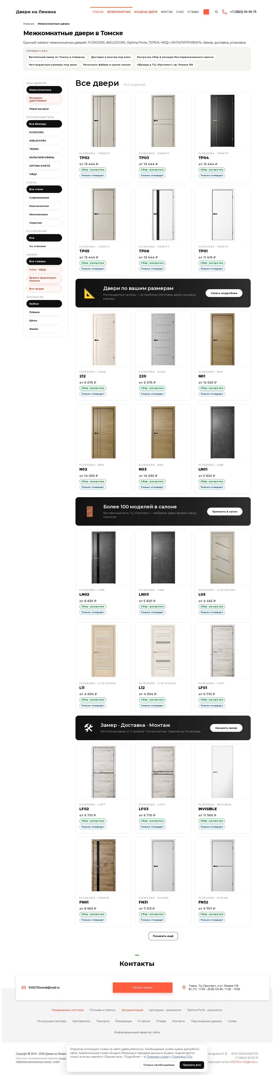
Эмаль (33, 328)
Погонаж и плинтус (103, 1010)
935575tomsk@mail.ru (244, 1062)
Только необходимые (159, 1065)
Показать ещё (163, 936)
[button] (142, 987)
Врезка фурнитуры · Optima (43, 279)
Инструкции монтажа (51, 1021)
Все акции (36, 288)
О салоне (144, 1021)
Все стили (36, 189)
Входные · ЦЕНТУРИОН (37, 99)
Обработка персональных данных (34, 1061)
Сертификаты (81, 1021)
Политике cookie (157, 1056)
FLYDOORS (36, 132)
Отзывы (161, 1021)
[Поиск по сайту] (216, 11)
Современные (39, 197)
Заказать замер (226, 727)
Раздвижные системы (68, 1010)
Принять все (192, 1065)
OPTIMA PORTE (39, 165)
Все (31, 237)
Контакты (178, 1021)
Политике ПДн (182, 1056)
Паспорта (102, 1021)
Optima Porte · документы (204, 1010)
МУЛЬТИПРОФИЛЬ (41, 157)
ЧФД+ (33, 174)
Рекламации (123, 1021)
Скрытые (35, 222)
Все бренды (37, 123)
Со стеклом (37, 246)
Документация (132, 1010)
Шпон (33, 320)
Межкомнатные (40, 89)
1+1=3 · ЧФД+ (37, 269)
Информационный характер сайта (137, 1032)
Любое (34, 303)
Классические (39, 205)
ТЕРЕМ (34, 148)
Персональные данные (206, 1021)
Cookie (232, 1021)
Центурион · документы (165, 1010)
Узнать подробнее (224, 293)
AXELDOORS (37, 140)
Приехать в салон (224, 511)
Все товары (37, 261)
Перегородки (39, 108)
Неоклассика (38, 214)
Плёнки (34, 312)
